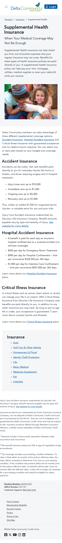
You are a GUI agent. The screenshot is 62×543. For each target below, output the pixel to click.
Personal (8, 20)
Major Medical (21, 367)
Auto (15, 343)
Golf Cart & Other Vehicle (27, 347)
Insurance (20, 20)
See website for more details (29, 407)
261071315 (18, 484)
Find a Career (13, 502)
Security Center (14, 509)
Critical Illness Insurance (39, 322)
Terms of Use (12, 516)
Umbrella (18, 382)
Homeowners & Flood (25, 352)
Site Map (11, 520)
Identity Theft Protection (26, 357)
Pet (15, 377)
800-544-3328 (29, 490)
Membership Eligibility (17, 505)
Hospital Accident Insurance (39, 140)
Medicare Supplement (25, 372)
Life (15, 362)
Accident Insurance (12, 140)
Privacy (10, 513)
